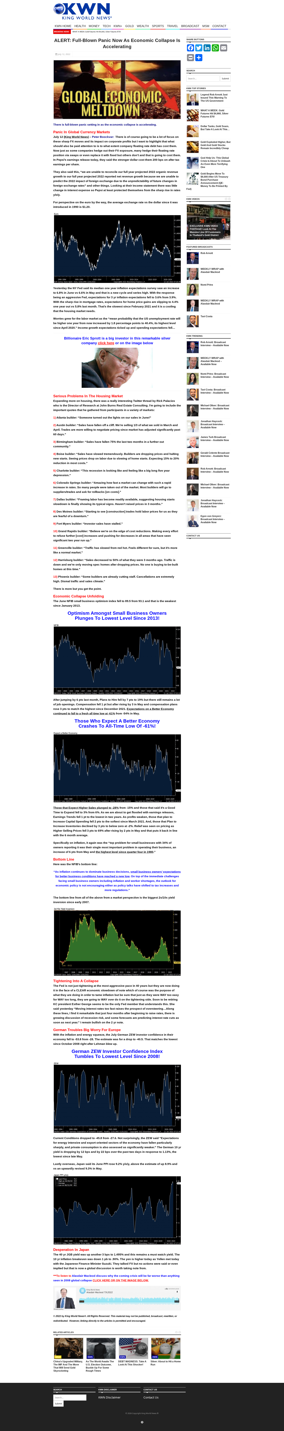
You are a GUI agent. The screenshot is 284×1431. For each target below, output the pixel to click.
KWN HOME (63, 26)
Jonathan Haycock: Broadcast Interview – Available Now (213, 424)
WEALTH (143, 26)
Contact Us (151, 1397)
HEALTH (80, 26)
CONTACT (219, 26)
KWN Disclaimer (109, 1397)
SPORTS (158, 26)
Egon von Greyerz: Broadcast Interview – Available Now (213, 519)
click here (106, 343)
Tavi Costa (206, 316)
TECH (106, 26)
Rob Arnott (207, 253)
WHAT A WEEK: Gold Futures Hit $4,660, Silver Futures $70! (75, 31)
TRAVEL (172, 26)
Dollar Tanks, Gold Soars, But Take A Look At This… (224, 31)
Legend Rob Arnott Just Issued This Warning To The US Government (214, 97)
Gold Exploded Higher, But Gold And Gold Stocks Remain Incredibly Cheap (215, 145)
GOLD (129, 26)
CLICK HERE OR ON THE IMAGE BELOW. (121, 1280)
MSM (205, 26)
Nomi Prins (207, 285)
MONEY (94, 26)
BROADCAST (190, 26)
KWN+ (118, 26)
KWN (90, 1357)
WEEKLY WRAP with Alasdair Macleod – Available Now (212, 361)
